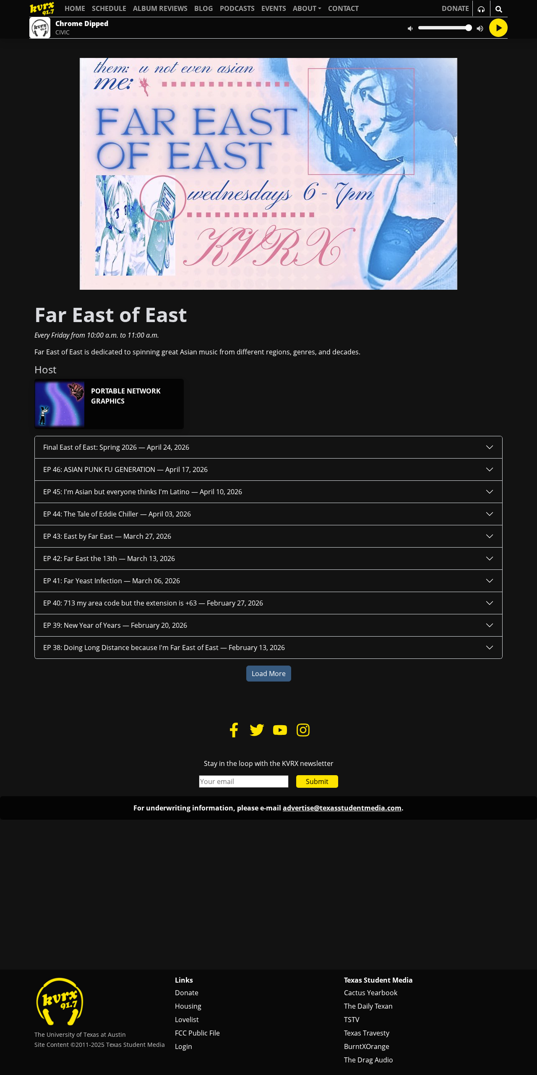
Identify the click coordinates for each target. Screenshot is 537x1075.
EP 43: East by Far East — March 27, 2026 (107, 536)
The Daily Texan (368, 1006)
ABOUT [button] (304, 8)
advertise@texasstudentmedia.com (342, 808)
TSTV (352, 1019)
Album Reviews (160, 8)
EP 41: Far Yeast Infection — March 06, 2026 (111, 580)
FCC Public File (197, 1033)
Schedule (109, 8)
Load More (269, 673)
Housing (188, 1006)
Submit (317, 781)
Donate (186, 992)
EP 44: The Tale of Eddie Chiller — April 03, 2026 (117, 514)
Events (273, 8)
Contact (343, 8)
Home (75, 8)
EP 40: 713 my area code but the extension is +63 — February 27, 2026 (153, 603)
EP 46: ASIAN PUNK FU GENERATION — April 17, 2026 (125, 469)
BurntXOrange (366, 1046)
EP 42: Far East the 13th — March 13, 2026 (109, 558)
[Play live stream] (498, 27)
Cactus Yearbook (370, 992)
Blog (203, 8)
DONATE (455, 8)
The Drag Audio (368, 1060)
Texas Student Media (378, 980)
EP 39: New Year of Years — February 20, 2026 (115, 625)
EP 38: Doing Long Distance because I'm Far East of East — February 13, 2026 (164, 647)
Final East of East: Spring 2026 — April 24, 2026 (116, 447)
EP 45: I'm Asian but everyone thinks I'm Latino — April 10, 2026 (142, 491)
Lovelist (187, 1019)
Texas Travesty (366, 1033)
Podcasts (237, 8)
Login (183, 1046)
